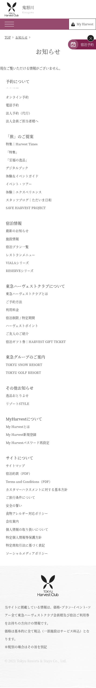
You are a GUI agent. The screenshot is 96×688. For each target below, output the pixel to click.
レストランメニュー (20, 254)
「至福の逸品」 (17, 160)
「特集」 (12, 152)
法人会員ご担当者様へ (22, 121)
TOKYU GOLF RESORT (23, 372)
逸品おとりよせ (17, 395)
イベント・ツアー (19, 183)
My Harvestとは (18, 426)
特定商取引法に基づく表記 (25, 545)
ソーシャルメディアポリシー (27, 553)
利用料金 (12, 309)
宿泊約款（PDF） (19, 473)
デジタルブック (17, 167)
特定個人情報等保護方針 (24, 537)
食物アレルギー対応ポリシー (27, 513)
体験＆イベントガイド (22, 176)
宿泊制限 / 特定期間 (20, 317)
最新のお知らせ (17, 230)
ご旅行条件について (20, 497)
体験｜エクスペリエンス (24, 192)
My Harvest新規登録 (21, 434)
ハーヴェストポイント (22, 325)
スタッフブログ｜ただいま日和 (28, 199)
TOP (8, 37)
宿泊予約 (87, 44)
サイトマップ (15, 465)
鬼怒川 (28, 9)
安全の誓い (14, 505)
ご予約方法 (14, 301)
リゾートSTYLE (17, 403)
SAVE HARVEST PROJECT (26, 207)
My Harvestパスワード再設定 (27, 442)
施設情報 (12, 238)
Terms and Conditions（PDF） (29, 481)
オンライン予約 (17, 97)
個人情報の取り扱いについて (27, 529)
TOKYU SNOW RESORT (24, 364)
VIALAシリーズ (17, 262)
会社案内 (12, 521)
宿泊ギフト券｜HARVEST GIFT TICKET (36, 341)
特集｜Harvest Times (22, 144)
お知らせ (21, 37)
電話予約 (12, 105)
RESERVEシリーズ (20, 270)
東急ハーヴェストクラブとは (27, 293)
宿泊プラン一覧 (17, 246)
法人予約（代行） (19, 113)
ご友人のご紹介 (17, 333)
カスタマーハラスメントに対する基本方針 (37, 489)
